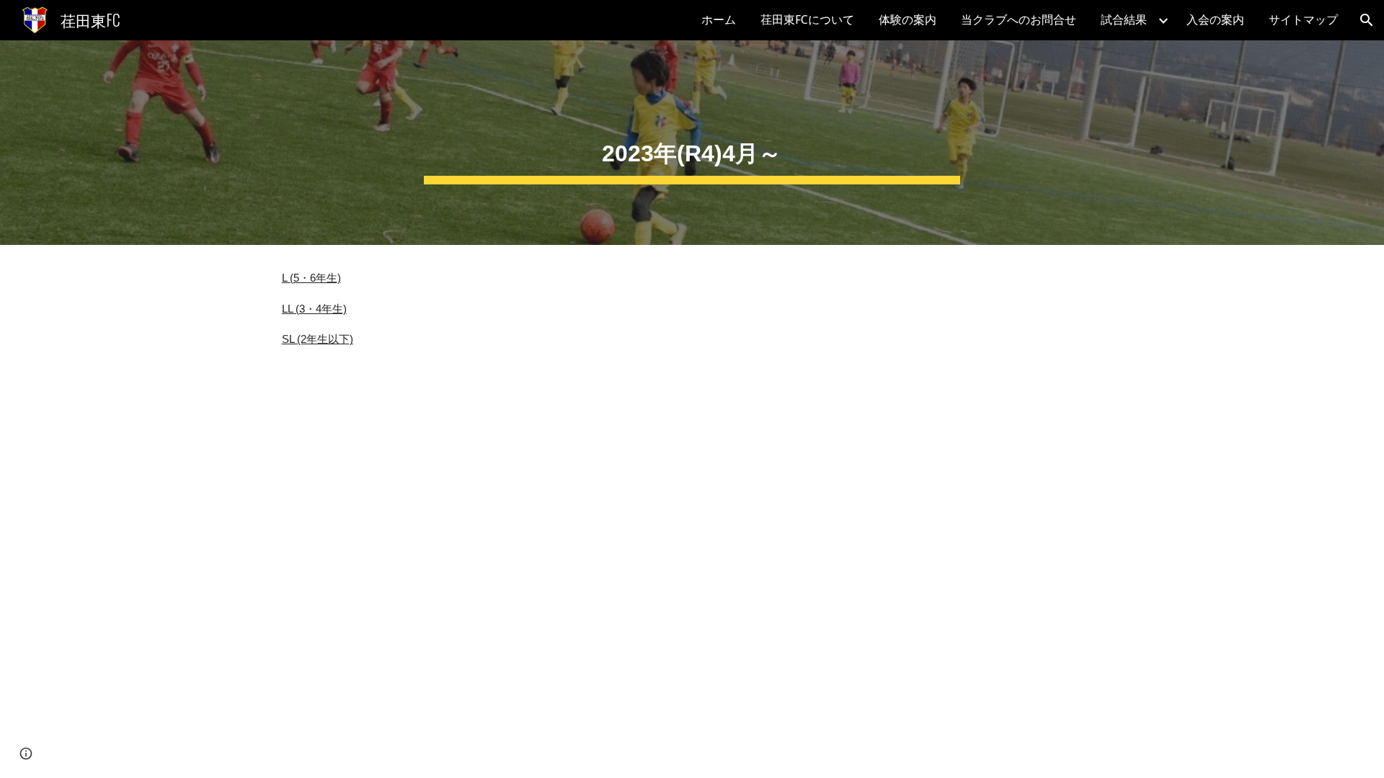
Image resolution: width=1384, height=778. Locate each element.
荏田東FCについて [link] (807, 20)
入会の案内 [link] (1215, 20)
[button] (1366, 20)
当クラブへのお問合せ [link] (1018, 20)
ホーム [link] (718, 20)
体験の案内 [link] (907, 20)
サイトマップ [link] (1303, 20)
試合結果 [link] (1124, 20)
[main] (692, 142)
